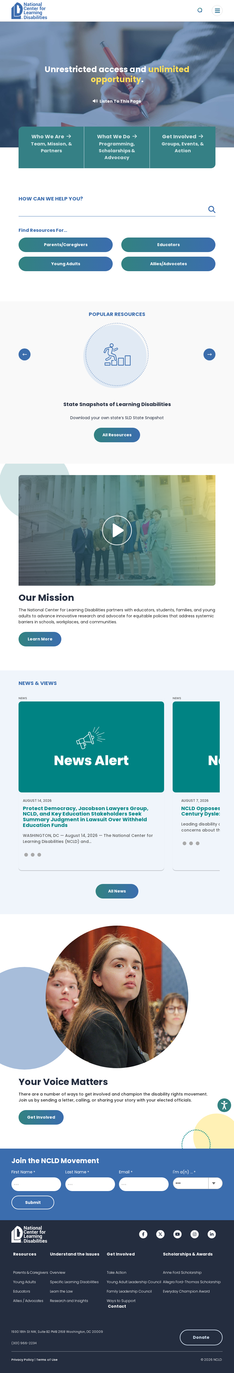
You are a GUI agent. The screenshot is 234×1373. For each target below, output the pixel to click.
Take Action (116, 1272)
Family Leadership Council (129, 1291)
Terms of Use (47, 1359)
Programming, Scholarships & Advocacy (116, 147)
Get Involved (41, 1117)
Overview (57, 1272)
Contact (117, 1306)
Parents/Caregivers (66, 245)
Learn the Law (61, 1291)
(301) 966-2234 (24, 1343)
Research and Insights (69, 1300)
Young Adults (65, 264)
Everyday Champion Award (186, 1291)
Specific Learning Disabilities (74, 1281)
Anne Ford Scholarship (182, 1272)
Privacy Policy (22, 1359)
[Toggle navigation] (217, 10)
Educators (168, 245)
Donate (201, 1337)
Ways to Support (121, 1300)
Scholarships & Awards (188, 1254)
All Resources (117, 435)
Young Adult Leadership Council (134, 1281)
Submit (33, 1202)
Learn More (40, 639)
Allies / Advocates (28, 1300)
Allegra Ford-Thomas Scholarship (192, 1281)
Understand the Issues (74, 1254)
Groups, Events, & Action (183, 143)
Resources (24, 1254)
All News (117, 891)
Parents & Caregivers (30, 1272)
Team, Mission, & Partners (51, 143)
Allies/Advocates (168, 264)
